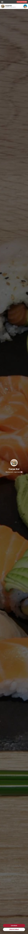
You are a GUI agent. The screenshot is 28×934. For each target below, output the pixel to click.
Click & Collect (14, 929)
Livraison (14, 925)
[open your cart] (25, 6)
